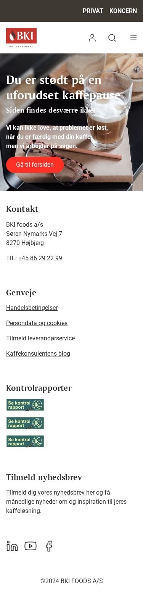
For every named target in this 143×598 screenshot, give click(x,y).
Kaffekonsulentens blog (38, 353)
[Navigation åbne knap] (133, 37)
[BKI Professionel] (21, 37)
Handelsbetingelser (32, 307)
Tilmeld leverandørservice (40, 338)
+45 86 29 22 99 (40, 258)
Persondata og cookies (36, 323)
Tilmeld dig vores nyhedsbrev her (51, 492)
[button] (92, 37)
